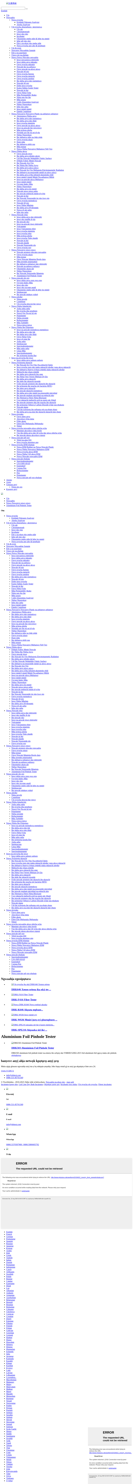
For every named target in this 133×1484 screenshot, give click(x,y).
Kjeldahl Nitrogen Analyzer (28, 22)
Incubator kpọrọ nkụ (9, 1084)
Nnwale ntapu (22, 407)
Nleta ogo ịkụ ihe (24, 97)
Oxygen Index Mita (25, 184)
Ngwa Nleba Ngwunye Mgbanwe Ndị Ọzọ (34, 149)
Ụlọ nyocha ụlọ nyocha (87, 1084)
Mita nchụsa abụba (24, 130)
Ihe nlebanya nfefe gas (26, 144)
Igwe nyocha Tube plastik (27, 238)
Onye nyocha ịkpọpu (25, 74)
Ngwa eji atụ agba (24, 210)
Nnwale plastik (23, 243)
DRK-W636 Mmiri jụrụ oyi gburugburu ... (34, 1019)
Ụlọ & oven (16, 48)
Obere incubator (104, 1084)
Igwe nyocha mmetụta (26, 123)
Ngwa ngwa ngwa (24, 325)
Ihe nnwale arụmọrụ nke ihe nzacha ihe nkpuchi (36, 402)
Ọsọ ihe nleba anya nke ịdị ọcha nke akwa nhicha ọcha (39, 433)
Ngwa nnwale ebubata (20, 459)
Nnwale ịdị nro (23, 71)
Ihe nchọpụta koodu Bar (26, 355)
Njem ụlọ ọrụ (16, 487)
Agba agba (21, 341)
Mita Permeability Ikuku (26, 95)
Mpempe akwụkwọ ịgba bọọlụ (29, 431)
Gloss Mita (21, 351)
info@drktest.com (13, 1075)
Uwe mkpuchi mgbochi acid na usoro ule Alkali (36, 400)
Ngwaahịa (10, 17)
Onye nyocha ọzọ (24, 247)
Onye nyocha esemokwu (27, 201)
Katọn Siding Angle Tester (27, 88)
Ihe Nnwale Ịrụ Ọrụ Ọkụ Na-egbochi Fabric (35, 365)
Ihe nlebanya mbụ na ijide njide (29, 137)
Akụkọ (9, 480)
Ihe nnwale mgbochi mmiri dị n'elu (31, 193)
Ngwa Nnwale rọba (19, 215)
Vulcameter (21, 226)
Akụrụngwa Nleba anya (26, 116)
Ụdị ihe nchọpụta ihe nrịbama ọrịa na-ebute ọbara (37, 409)
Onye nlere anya (23, 416)
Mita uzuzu (21, 100)
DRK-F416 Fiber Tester (23, 999)
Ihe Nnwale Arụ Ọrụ (25, 163)
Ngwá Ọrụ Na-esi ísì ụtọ (27, 313)
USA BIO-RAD (23, 463)
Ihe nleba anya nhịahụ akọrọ (28, 156)
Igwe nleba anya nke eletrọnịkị (29, 217)
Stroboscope (22, 292)
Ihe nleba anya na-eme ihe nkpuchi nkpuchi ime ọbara (39, 412)
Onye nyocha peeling (25, 78)
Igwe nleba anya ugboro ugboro (30, 360)
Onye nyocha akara (25, 139)
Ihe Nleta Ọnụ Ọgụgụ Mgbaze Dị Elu (32, 377)
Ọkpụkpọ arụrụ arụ (51, 1084)
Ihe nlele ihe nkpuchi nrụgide (29, 381)
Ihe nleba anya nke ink (26, 332)
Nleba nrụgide (22, 318)
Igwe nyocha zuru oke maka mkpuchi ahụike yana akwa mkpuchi (44, 367)
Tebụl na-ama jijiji (24, 440)
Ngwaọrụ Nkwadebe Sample (23, 50)
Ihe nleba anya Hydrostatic (28, 208)
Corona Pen (21, 468)
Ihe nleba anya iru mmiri (27, 189)
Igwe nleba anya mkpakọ (27, 62)
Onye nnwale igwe (24, 154)
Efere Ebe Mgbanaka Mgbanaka (30, 423)
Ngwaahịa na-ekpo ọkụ (55, 1082)
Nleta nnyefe (22, 299)
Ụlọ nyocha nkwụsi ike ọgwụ (29, 304)
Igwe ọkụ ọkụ (22, 34)
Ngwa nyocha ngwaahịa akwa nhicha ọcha (29, 428)
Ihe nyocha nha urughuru (27, 311)
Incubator (20, 36)
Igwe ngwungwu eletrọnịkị (28, 60)
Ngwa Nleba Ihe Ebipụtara (22, 327)
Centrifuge (21, 301)
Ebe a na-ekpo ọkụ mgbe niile (29, 43)
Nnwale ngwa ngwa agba (27, 191)
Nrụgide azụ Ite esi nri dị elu (28, 132)
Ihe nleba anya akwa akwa (27, 168)
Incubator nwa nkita (69, 1084)
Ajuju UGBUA (7, 1071)
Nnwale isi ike (22, 90)
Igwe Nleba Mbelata (25, 205)
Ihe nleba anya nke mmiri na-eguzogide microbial (37, 393)
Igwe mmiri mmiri (24, 109)
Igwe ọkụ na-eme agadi (26, 287)
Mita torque (21, 147)
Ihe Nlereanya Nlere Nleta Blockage (31, 398)
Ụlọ (7, 15)
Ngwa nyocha (17, 20)
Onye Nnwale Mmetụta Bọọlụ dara (31, 259)
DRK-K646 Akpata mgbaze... (27, 1009)
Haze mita (21, 142)
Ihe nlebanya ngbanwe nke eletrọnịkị (32, 264)
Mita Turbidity (22, 323)
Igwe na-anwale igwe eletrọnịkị (29, 224)
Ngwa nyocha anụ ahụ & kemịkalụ (31, 46)
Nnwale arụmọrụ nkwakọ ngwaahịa (31, 252)
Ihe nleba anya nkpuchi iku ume (30, 374)
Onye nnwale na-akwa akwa (28, 69)
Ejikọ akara (21, 421)
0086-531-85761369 (14, 1078)
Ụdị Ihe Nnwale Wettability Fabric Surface (34, 158)
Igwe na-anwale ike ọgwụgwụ (29, 128)
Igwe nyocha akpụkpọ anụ (27, 442)
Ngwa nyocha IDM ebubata (22, 445)
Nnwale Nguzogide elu (26, 245)
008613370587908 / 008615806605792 (22, 1144)
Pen (18, 473)
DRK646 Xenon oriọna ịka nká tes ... (31, 989)
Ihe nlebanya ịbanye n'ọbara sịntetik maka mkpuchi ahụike (41, 369)
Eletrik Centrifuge (24, 111)
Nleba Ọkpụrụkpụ (24, 104)
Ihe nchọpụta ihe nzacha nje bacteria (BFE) (34, 386)
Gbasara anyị (11, 484)
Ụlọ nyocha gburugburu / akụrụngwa (26, 27)
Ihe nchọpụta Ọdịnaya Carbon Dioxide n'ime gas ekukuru (40, 405)
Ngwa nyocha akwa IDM (27, 452)
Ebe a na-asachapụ (19, 53)
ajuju (13, 1055)
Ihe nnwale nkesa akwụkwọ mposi (31, 435)
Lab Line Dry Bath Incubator (31, 1084)
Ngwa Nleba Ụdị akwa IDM (28, 454)
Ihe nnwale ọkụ (23, 222)
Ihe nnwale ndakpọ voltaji (27, 294)
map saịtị (70, 1082)
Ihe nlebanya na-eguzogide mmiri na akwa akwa (36, 172)
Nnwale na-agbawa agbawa (28, 266)
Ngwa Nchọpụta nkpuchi (21, 362)
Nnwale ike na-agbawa (26, 67)
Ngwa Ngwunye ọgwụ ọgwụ (23, 250)
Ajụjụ (8, 482)
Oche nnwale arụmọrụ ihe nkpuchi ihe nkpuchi (36, 384)
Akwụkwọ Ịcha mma (25, 419)
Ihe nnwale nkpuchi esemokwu (29, 391)
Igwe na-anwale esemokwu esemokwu (32, 330)
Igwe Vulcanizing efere (26, 229)
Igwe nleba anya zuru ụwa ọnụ (29, 280)
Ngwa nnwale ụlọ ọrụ (20, 278)
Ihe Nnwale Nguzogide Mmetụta (30, 273)
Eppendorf (21, 466)
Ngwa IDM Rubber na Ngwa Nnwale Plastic (35, 447)
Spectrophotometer (24, 353)
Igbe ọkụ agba (22, 107)
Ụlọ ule (20, 29)
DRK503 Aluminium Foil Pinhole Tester (32, 1048)
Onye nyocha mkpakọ (26, 64)
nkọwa (18, 1055)
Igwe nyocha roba (24, 233)
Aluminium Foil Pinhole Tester (29, 276)
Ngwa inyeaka (17, 414)
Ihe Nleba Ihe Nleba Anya (27, 165)
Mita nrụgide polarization (27, 262)
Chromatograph (23, 32)
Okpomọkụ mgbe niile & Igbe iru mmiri (33, 39)
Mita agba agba (23, 348)
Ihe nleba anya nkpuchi (26, 379)
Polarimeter (21, 316)
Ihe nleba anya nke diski (26, 121)
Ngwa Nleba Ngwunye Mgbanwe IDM (33, 449)
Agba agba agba (23, 308)
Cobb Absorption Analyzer (28, 102)
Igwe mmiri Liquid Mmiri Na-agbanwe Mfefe (35, 177)
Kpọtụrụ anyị (11, 489)
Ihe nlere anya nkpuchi (26, 388)
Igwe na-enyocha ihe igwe (22, 358)
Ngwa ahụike (16, 297)
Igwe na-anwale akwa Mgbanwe (30, 179)
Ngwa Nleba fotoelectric (21, 306)
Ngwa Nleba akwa (19, 151)
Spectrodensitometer (25, 346)
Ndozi (19, 426)
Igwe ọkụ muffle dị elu (26, 219)
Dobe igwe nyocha (24, 85)
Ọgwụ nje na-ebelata (19, 55)
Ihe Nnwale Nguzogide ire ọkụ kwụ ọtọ (33, 198)
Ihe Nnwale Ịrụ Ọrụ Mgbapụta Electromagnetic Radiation (40, 170)
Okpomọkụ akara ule (25, 269)
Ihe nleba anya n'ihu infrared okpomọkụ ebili (35, 175)
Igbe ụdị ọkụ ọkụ (24, 41)
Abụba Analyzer (23, 24)
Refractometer (22, 320)
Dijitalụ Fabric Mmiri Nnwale (29, 161)
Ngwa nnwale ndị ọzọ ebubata (29, 477)
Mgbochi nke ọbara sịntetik (28, 372)
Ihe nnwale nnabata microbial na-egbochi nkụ (35, 395)
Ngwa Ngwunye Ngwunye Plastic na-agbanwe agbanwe (34, 114)
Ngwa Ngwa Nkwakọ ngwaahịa (24, 57)
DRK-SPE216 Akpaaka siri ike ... (29, 1030)
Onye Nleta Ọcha (24, 93)
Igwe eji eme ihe (23, 339)
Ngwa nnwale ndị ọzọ (20, 438)
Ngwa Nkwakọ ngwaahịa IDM (29, 456)
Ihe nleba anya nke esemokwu (29, 81)
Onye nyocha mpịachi (26, 76)
